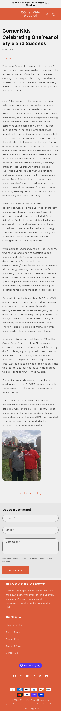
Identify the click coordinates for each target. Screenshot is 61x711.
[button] (6, 14)
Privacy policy (34, 704)
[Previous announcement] (5, 4)
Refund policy (19, 704)
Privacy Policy (13, 639)
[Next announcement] (55, 4)
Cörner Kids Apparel (29, 700)
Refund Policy (13, 632)
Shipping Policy (14, 625)
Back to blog (32, 493)
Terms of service (50, 704)
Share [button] (8, 58)
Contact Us (12, 653)
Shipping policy (32, 709)
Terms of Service (14, 646)
